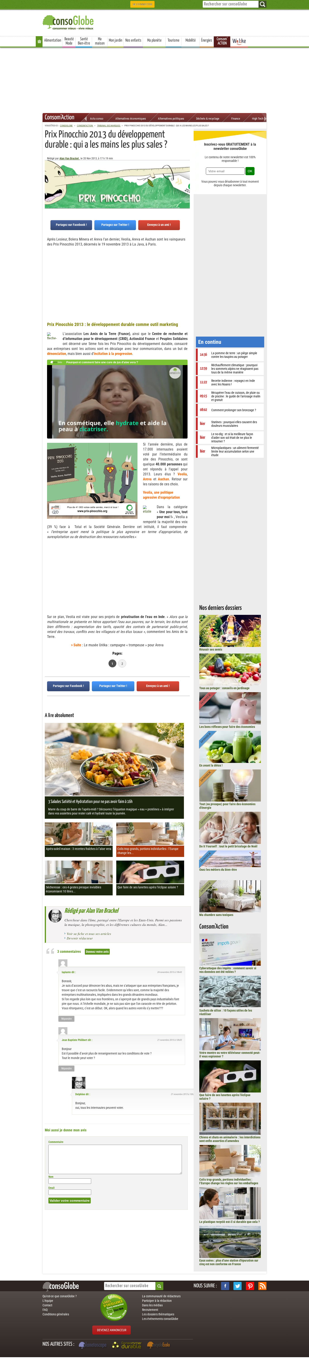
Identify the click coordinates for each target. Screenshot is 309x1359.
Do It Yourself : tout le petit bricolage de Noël (228, 846)
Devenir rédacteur (80, 938)
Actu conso (96, 118)
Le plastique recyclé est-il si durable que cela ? (229, 1222)
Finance (235, 118)
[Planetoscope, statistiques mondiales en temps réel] (93, 1346)
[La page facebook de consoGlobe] (225, 1286)
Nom (50, 1176)
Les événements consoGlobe (160, 1319)
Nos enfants (133, 40)
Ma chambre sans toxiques (216, 915)
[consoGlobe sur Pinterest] (250, 1286)
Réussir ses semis (210, 649)
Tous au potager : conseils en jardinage (224, 688)
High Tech (257, 118)
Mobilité (190, 40)
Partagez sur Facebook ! (71, 224)
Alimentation (52, 40)
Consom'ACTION (222, 41)
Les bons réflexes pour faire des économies (227, 727)
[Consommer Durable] (127, 1346)
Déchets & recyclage (207, 118)
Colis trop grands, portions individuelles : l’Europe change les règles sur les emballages (228, 1181)
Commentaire (55, 1142)
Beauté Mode (69, 41)
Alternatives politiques (171, 118)
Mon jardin (115, 40)
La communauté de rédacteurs (161, 1296)
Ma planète (154, 40)
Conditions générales (56, 1314)
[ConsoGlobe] (69, 21)
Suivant (48, 182)
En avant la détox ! (211, 765)
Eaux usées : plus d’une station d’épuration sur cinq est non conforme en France (228, 1262)
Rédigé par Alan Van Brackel (91, 911)
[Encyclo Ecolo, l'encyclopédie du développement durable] (159, 1346)
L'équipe (48, 1300)
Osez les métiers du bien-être (218, 869)
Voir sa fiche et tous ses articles (89, 933)
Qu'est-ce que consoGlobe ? (60, 1296)
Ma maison (100, 41)
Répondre (66, 1018)
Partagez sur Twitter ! (115, 224)
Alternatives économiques (130, 118)
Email (51, 1187)
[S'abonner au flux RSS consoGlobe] (262, 1286)
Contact (47, 1305)
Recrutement (150, 1310)
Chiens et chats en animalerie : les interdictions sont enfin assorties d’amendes (229, 1139)
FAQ (45, 1310)
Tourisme (173, 40)
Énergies (206, 40)
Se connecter (142, 4)
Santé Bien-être (84, 41)
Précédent (186, 182)
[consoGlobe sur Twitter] (237, 1286)
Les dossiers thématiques (158, 1314)
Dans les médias (152, 1305)
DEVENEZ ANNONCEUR (111, 1330)
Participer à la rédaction (157, 1300)
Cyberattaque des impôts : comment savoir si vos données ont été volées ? (227, 970)
